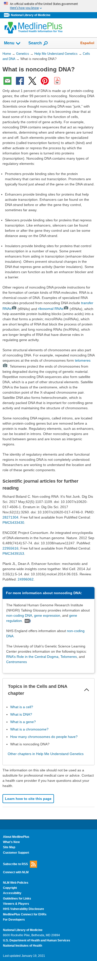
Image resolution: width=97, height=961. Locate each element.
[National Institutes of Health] (7, 15)
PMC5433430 (13, 522)
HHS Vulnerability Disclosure (23, 909)
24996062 (26, 579)
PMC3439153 (13, 553)
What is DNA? (21, 714)
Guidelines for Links (17, 898)
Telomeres (68, 657)
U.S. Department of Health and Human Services (36, 940)
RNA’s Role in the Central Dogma (32, 657)
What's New (11, 842)
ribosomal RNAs (50, 309)
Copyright (10, 888)
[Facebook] (20, 81)
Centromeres (16, 662)
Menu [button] (9, 43)
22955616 (10, 548)
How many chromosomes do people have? (44, 737)
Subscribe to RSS (15, 864)
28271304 (10, 517)
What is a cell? (21, 707)
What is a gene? (23, 722)
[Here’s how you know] (48, 6)
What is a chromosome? (29, 729)
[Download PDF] (57, 81)
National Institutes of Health (22, 945)
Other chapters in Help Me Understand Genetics (46, 754)
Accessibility (12, 893)
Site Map (9, 847)
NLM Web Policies (15, 882)
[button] (86, 690)
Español (87, 43)
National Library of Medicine (30, 15)
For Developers (14, 919)
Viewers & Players (16, 903)
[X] (32, 81)
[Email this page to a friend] (7, 81)
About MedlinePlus (16, 837)
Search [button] (35, 43)
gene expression (47, 615)
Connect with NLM (16, 872)
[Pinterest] (45, 81)
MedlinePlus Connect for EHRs (25, 914)
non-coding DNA (19, 615)
